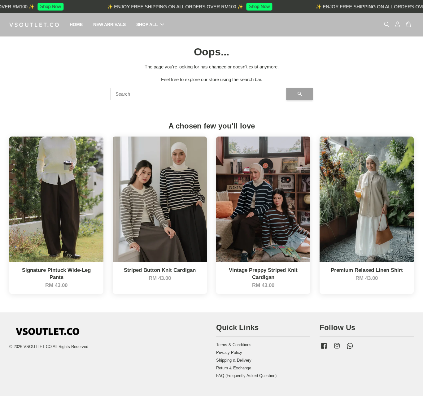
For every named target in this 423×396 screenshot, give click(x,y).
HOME (76, 24)
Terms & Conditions (233, 344)
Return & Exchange (233, 368)
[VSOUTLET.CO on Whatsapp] (350, 348)
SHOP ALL (147, 24)
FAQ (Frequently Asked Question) (246, 375)
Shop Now (44, 6)
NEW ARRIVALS (109, 24)
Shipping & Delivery (233, 360)
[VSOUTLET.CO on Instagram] (337, 348)
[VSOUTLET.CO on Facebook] (324, 348)
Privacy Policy (229, 352)
